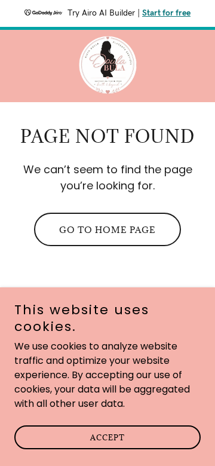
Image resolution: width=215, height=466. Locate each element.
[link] (107, 66)
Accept (107, 437)
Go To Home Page (107, 229)
